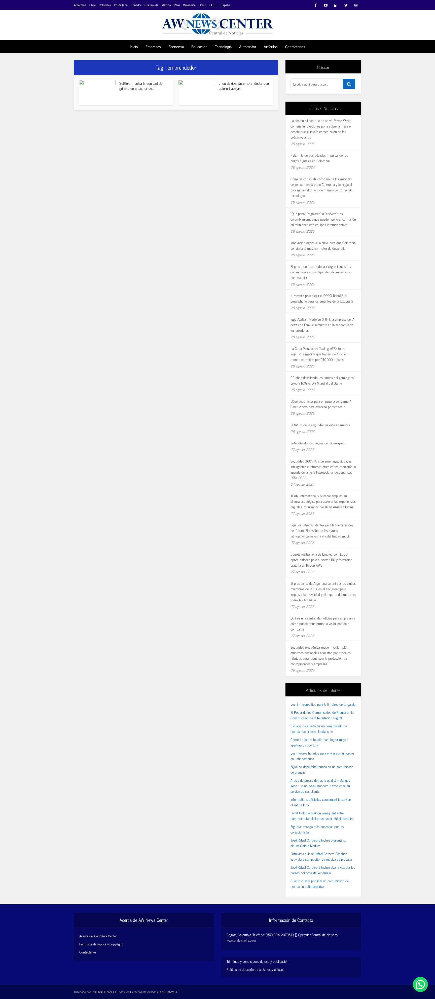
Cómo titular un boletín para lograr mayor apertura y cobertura (319, 742)
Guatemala (151, 5)
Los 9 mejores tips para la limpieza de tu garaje (323, 704)
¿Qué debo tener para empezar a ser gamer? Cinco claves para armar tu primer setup (321, 403)
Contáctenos (295, 46)
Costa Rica (121, 5)
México (166, 5)
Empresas (153, 46)
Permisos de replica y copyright (101, 944)
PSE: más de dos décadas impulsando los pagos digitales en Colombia (319, 157)
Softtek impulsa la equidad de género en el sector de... (140, 85)
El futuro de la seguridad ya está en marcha (320, 425)
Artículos (271, 46)
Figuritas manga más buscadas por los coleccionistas (317, 829)
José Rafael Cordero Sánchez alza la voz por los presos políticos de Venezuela (323, 870)
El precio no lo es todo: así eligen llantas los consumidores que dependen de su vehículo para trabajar (321, 271)
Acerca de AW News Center (98, 936)
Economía (176, 46)
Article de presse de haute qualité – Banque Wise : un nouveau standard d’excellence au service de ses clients (320, 785)
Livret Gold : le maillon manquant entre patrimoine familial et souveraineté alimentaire (322, 815)
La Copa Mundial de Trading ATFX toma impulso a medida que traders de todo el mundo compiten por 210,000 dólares (318, 353)
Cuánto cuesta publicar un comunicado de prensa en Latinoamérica (320, 883)
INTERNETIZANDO (104, 991)
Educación (199, 46)
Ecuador (136, 5)
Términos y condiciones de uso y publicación (257, 961)
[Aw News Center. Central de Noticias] (217, 22)
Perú (177, 5)
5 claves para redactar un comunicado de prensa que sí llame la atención (319, 728)
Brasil (202, 5)
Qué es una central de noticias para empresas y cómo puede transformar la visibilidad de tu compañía (323, 623)
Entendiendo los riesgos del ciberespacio (318, 443)
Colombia (105, 5)
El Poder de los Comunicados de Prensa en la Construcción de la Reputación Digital (322, 715)
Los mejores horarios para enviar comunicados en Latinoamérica (322, 755)
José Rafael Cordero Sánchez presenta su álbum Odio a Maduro (319, 842)
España (225, 5)
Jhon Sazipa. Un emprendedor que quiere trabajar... (244, 85)
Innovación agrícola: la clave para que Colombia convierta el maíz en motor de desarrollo (323, 245)
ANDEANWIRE (169, 991)
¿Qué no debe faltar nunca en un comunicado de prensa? (322, 769)
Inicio (134, 46)
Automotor (247, 46)
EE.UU (213, 5)
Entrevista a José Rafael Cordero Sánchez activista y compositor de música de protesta (321, 856)
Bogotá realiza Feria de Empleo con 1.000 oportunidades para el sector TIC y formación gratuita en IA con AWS (321, 559)
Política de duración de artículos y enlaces (255, 969)
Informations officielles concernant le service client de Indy (321, 802)
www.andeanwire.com (241, 940)
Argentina (80, 5)
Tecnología (223, 46)
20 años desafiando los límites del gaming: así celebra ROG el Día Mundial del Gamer (322, 380)
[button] (420, 984)
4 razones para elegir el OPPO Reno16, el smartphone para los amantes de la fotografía (322, 298)
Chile (92, 5)
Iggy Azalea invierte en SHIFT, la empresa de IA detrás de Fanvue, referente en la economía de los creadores (322, 324)
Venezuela (189, 5)
